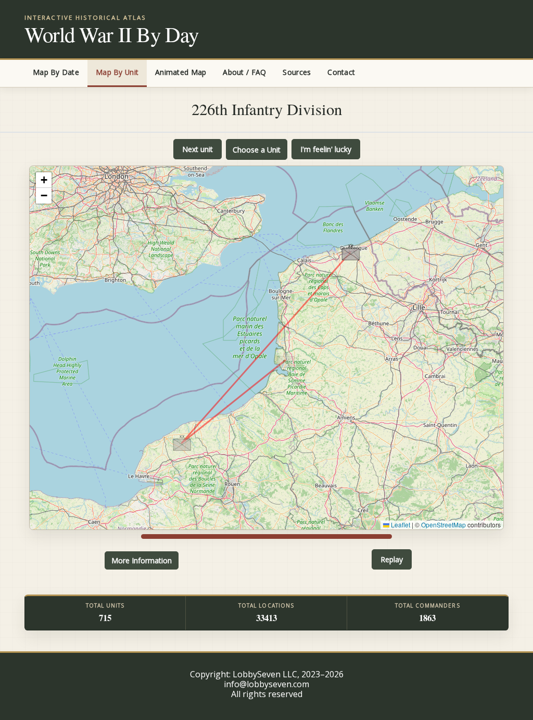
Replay (391, 559)
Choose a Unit (257, 150)
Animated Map (180, 72)
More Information (141, 560)
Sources (297, 72)
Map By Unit (117, 72)
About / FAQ (244, 72)
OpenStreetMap (443, 524)
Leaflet (399, 524)
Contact (341, 72)
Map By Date (56, 72)
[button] (285, 360)
